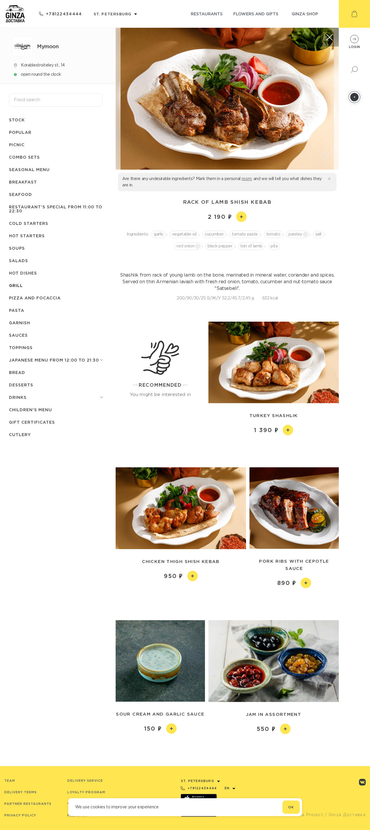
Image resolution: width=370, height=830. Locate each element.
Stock (17, 120)
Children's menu (30, 409)
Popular (20, 132)
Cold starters (28, 223)
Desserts (21, 385)
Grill (16, 285)
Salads (18, 260)
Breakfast (23, 182)
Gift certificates (32, 422)
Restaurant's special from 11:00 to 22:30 (55, 209)
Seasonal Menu (29, 169)
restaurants (207, 14)
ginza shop (305, 14)
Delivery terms (20, 792)
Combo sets (24, 157)
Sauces (18, 335)
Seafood (20, 194)
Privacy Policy (20, 815)
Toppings (21, 347)
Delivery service (85, 780)
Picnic (17, 144)
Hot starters (27, 236)
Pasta (16, 310)
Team (9, 780)
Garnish (19, 322)
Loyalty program (86, 792)
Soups (17, 248)
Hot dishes (23, 273)
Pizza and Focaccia (35, 298)
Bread (17, 372)
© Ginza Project (304, 814)
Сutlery (20, 434)
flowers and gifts (255, 14)
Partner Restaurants (27, 803)
